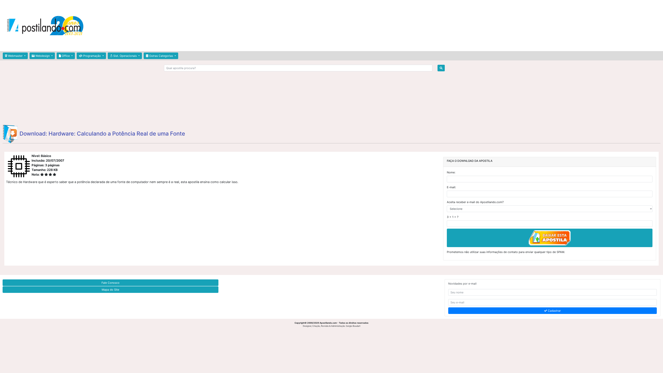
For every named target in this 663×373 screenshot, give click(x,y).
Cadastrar (554, 310)
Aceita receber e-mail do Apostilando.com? (475, 202)
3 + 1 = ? (452, 217)
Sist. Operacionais (125, 56)
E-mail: (451, 187)
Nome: (451, 172)
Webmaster (15, 56)
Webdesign (43, 56)
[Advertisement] (328, 25)
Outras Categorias (161, 56)
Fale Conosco (110, 282)
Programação (92, 56)
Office (66, 56)
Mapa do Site (110, 289)
